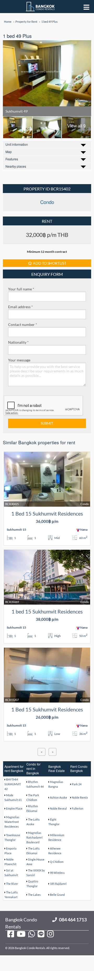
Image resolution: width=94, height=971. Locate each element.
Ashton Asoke (58, 797)
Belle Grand (57, 894)
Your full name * (21, 289)
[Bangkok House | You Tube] (21, 933)
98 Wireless (57, 872)
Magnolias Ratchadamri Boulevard (34, 837)
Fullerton (77, 808)
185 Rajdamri (58, 883)
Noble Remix (80, 797)
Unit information (16, 144)
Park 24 (76, 784)
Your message (19, 360)
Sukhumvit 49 (16, 111)
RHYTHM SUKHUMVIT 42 (12, 784)
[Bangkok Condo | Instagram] (50, 933)
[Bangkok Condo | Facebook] (10, 933)
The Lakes (34, 894)
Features (11, 159)
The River (12, 883)
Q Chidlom (56, 861)
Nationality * (18, 342)
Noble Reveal (58, 808)
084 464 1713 (73, 919)
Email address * (20, 307)
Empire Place (14, 808)
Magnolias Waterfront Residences (11, 821)
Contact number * (22, 324)
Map (8, 151)
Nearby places (15, 166)
